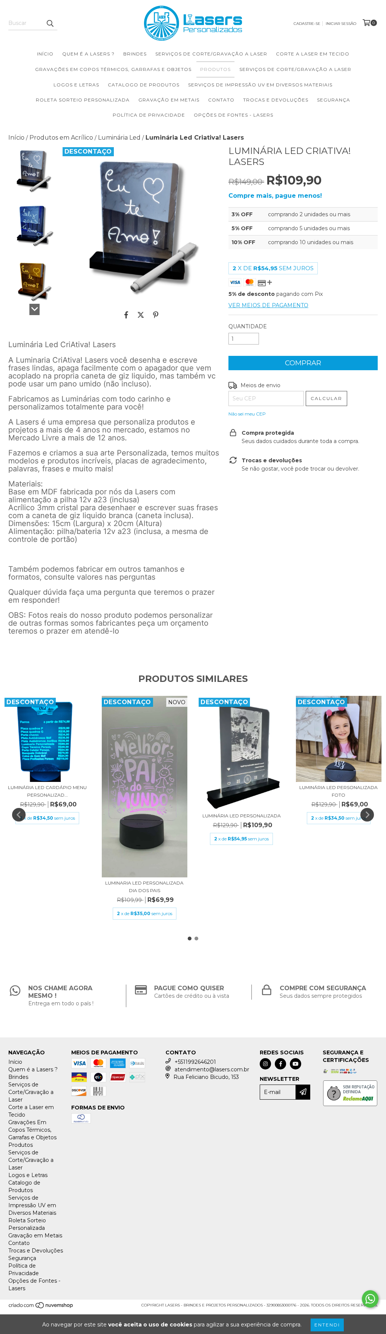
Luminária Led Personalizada (241, 816)
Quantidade (247, 326)
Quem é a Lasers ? (88, 54)
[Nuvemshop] (41, 1307)
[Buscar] (49, 23)
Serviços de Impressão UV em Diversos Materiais (260, 85)
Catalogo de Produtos (143, 85)
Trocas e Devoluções (275, 100)
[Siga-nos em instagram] (265, 1063)
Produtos (215, 69)
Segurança (333, 100)
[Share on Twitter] (140, 314)
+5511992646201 (195, 1062)
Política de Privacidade (149, 115)
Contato (221, 100)
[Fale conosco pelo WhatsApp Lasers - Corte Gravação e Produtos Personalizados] (370, 1299)
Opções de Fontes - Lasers (233, 115)
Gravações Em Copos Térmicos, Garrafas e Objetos (113, 69)
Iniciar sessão (341, 23)
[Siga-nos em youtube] (295, 1063)
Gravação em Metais (168, 100)
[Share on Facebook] (126, 314)
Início (45, 54)
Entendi (327, 1325)
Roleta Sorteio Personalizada (83, 100)
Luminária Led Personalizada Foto (338, 791)
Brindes (135, 54)
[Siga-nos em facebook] (280, 1063)
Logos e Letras (76, 85)
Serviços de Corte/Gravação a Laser (211, 54)
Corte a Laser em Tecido (312, 54)
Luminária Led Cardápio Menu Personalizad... (47, 791)
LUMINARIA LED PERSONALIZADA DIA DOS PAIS (144, 886)
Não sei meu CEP (247, 414)
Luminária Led (119, 137)
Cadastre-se (307, 23)
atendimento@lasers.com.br (212, 1069)
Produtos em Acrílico (61, 137)
